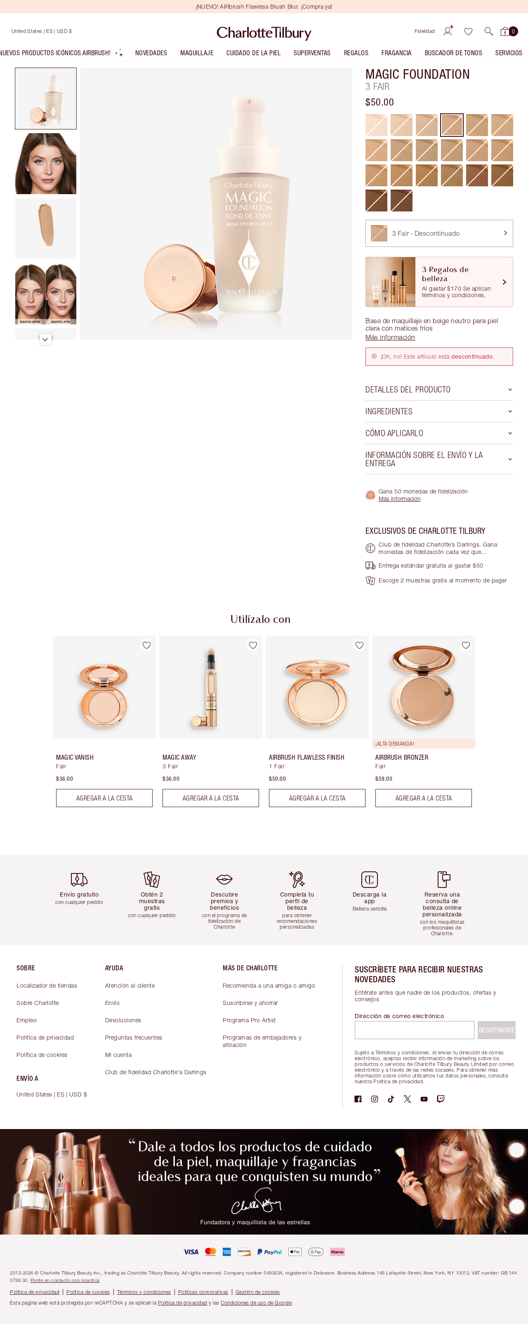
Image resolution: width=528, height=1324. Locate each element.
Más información (400, 498)
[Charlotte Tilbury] (264, 31)
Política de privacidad (45, 1037)
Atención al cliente (130, 985)
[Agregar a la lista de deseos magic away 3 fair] (253, 645)
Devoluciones (123, 1020)
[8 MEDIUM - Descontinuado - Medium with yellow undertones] (376, 175)
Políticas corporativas (203, 1292)
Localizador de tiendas (46, 985)
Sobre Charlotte (37, 1002)
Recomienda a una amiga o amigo (269, 985)
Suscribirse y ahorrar (250, 1002)
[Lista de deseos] (468, 31)
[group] (99, 725)
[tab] (46, 98)
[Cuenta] (447, 31)
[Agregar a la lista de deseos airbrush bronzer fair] (466, 645)
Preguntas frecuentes (134, 1037)
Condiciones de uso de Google (256, 1303)
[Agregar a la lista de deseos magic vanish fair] (146, 645)
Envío (112, 1002)
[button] (489, 31)
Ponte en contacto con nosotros (65, 1280)
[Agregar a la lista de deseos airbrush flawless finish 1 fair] (359, 645)
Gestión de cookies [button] (258, 1292)
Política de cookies (42, 1054)
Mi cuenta (118, 1054)
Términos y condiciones (144, 1292)
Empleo (26, 1020)
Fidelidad (425, 31)
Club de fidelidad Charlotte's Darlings (156, 1071)
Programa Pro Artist (249, 1020)
